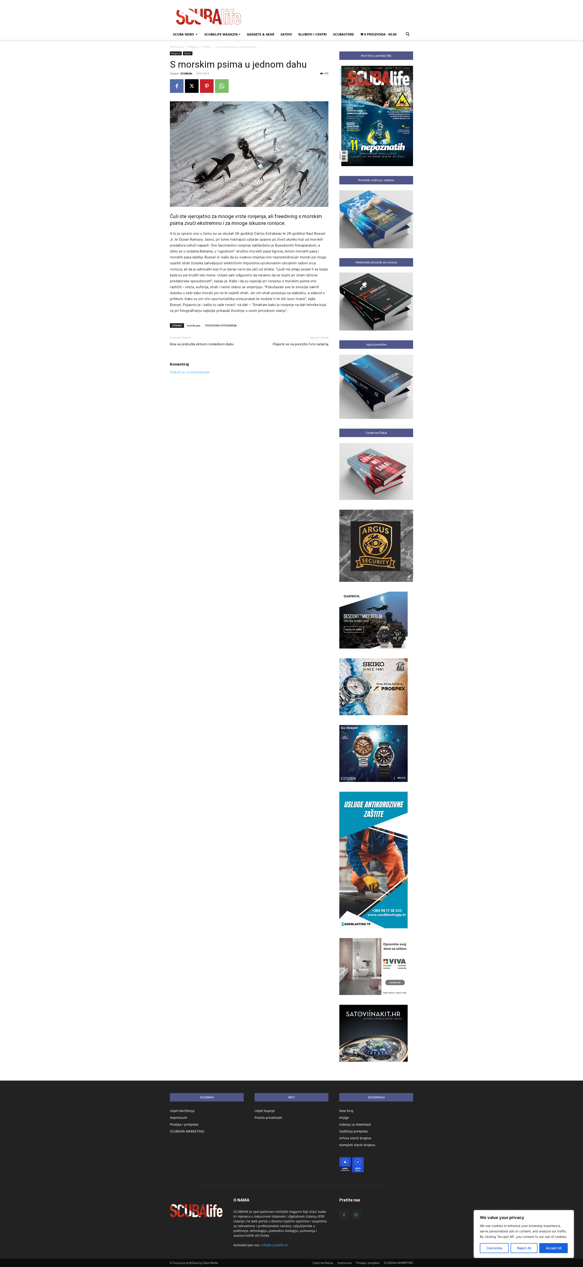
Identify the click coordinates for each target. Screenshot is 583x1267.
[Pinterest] (207, 86)
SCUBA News (183, 34)
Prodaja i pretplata (184, 1124)
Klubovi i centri (312, 34)
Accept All (553, 1248)
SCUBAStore (343, 34)
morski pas (193, 325)
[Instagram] (356, 1214)
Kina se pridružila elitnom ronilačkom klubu (202, 344)
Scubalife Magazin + (222, 34)
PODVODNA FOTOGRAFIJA (221, 325)
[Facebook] (177, 86)
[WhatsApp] (222, 86)
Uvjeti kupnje (265, 1111)
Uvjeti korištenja (182, 1111)
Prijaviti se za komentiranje (190, 372)
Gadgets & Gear (260, 34)
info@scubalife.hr (274, 1245)
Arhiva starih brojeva (355, 1138)
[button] (407, 35)
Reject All (524, 1248)
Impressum (178, 1117)
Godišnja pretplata (353, 1131)
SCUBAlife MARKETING (187, 1131)
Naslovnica (177, 47)
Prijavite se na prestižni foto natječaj (300, 344)
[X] (192, 86)
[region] (524, 1234)
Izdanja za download (355, 1124)
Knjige (344, 1117)
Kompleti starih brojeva (357, 1145)
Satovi (286, 34)
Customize (494, 1248)
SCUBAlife (186, 73)
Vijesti (207, 47)
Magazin (193, 47)
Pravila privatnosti (268, 1117)
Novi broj (346, 1111)
